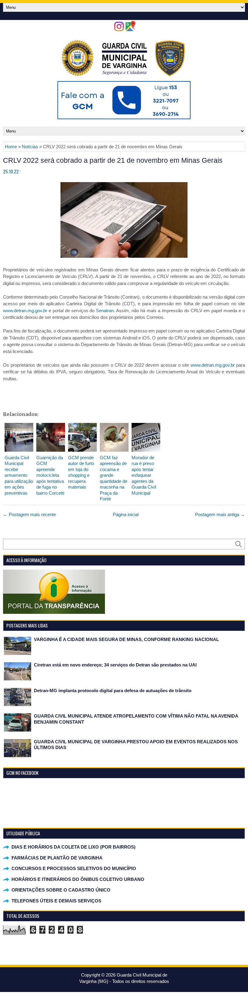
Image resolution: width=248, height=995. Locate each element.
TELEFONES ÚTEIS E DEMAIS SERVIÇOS (56, 900)
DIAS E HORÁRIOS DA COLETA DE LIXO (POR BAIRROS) (73, 846)
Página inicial (126, 514)
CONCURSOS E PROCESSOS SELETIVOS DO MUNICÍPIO (73, 868)
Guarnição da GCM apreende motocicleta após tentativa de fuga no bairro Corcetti (50, 475)
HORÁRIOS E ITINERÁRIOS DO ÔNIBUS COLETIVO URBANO (77, 879)
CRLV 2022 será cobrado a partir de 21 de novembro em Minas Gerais (113, 160)
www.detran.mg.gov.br (25, 310)
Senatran (105, 310)
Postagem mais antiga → (220, 514)
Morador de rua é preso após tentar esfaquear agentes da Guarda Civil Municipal (144, 475)
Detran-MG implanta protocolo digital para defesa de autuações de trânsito (112, 690)
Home (11, 146)
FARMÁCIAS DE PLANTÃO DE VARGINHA (57, 857)
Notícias (30, 146)
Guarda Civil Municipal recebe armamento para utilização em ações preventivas (19, 475)
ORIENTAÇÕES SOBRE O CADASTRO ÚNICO (60, 889)
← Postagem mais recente (29, 514)
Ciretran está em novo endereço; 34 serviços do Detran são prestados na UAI (115, 664)
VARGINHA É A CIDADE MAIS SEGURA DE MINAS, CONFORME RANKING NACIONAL (126, 639)
